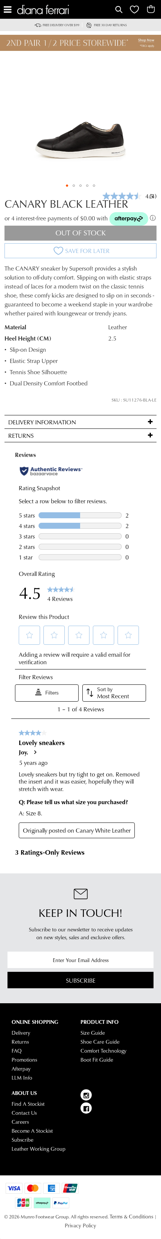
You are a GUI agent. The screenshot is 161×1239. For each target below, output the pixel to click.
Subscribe (80, 980)
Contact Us (24, 1113)
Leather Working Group (39, 1149)
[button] (67, 185)
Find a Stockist (28, 1104)
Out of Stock (80, 233)
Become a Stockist (32, 1131)
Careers (20, 1122)
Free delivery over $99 (61, 24)
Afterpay (21, 1068)
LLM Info (22, 1077)
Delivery (21, 1033)
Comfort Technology (103, 1051)
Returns (20, 1042)
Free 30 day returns (110, 24)
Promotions (24, 1059)
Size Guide (92, 1033)
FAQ (17, 1051)
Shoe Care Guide (99, 1042)
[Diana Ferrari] (65, 9)
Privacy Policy (80, 1225)
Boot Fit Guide (96, 1059)
